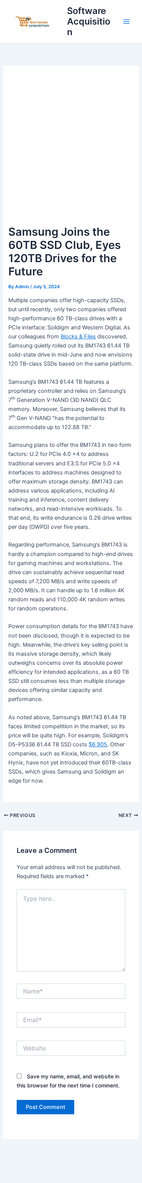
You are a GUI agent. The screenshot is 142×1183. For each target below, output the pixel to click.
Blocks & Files (78, 336)
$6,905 (98, 744)
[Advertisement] (71, 148)
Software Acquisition (88, 21)
